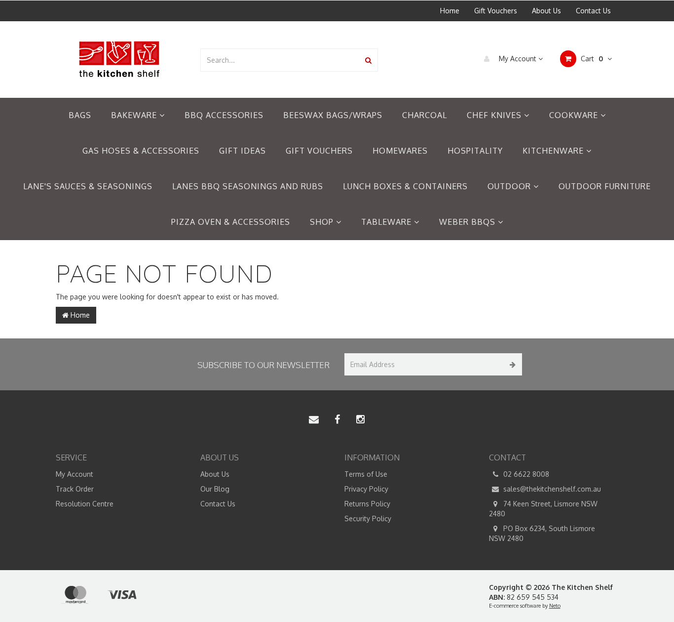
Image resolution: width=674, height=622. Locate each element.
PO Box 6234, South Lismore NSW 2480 (542, 533)
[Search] (368, 60)
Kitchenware (554, 151)
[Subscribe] (511, 364)
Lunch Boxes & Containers (405, 186)
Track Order (75, 489)
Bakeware (135, 115)
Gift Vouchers (495, 10)
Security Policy (367, 518)
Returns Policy (367, 503)
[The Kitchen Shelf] (120, 59)
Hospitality (475, 151)
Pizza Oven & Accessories (230, 222)
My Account (517, 58)
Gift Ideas (242, 151)
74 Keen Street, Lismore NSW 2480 (543, 508)
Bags (80, 115)
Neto (555, 605)
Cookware (574, 115)
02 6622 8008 (525, 474)
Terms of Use (365, 474)
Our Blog (214, 489)
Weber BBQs (468, 222)
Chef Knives (495, 115)
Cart (591, 58)
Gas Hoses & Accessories (140, 151)
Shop (323, 222)
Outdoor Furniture (605, 186)
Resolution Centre (84, 503)
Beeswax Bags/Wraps (332, 115)
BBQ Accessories (224, 115)
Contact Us (593, 10)
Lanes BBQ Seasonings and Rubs (247, 186)
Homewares (400, 151)
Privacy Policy (366, 489)
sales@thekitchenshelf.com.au (551, 489)
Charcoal (424, 115)
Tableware (387, 222)
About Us (546, 10)
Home (449, 10)
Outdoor (510, 186)
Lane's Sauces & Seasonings (87, 186)
